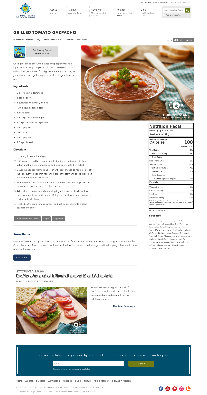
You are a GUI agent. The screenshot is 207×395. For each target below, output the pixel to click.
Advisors (98, 12)
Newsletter (164, 3)
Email (179, 40)
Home (19, 381)
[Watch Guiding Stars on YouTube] (167, 390)
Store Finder (175, 3)
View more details (156, 210)
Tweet (169, 40)
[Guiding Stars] (26, 17)
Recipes (124, 12)
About (53, 11)
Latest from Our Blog (30, 271)
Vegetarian (58, 218)
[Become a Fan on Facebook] (160, 390)
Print (190, 40)
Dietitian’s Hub (145, 3)
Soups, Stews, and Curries (27, 218)
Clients (74, 11)
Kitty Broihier (45, 281)
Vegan (46, 218)
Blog (148, 12)
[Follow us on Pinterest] (174, 390)
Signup (141, 363)
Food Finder (101, 381)
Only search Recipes (173, 15)
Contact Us (186, 3)
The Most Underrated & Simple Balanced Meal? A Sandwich (64, 275)
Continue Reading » (124, 306)
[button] (22, 258)
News (155, 3)
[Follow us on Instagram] (181, 390)
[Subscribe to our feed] (188, 390)
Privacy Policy (84, 369)
